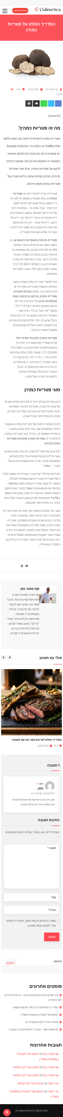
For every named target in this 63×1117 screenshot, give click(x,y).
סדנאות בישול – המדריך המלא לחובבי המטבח (33, 1029)
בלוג (18, 89)
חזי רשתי (53, 1083)
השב (41, 783)
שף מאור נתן (52, 89)
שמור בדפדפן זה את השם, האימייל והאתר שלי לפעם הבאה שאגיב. (31, 923)
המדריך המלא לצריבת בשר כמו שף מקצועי (35, 1007)
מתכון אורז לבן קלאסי (26, 1067)
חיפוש (58, 961)
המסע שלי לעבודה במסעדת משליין (41, 739)
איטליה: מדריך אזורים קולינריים (42, 1022)
